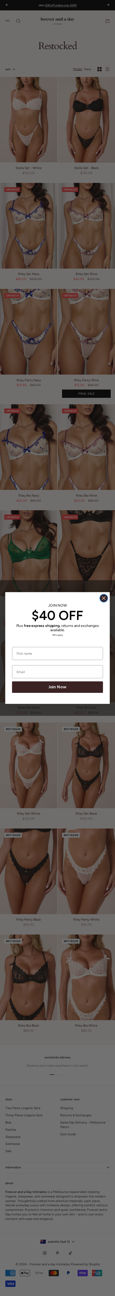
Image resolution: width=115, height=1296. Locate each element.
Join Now (57, 687)
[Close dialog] (104, 598)
